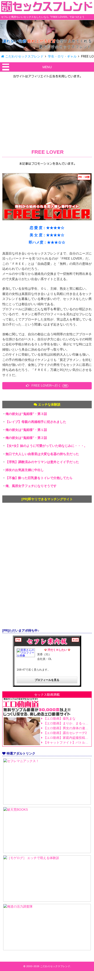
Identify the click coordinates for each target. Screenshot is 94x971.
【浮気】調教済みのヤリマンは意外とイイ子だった (42, 462)
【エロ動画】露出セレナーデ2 (65, 733)
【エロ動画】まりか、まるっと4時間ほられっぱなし (67, 723)
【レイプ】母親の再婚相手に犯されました (35, 422)
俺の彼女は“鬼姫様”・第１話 (26, 430)
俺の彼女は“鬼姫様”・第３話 (26, 414)
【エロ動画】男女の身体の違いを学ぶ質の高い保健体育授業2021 (67, 728)
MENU (47, 67)
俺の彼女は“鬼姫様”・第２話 (26, 438)
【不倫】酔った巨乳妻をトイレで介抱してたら (39, 478)
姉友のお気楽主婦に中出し (24, 470)
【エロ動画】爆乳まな (60, 718)
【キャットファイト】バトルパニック (67, 742)
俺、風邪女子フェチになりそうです (31, 486)
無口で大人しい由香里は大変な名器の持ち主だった (42, 454)
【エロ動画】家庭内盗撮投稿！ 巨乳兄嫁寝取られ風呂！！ (67, 737)
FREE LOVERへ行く (46, 385)
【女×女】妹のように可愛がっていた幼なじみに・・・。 (46, 446)
